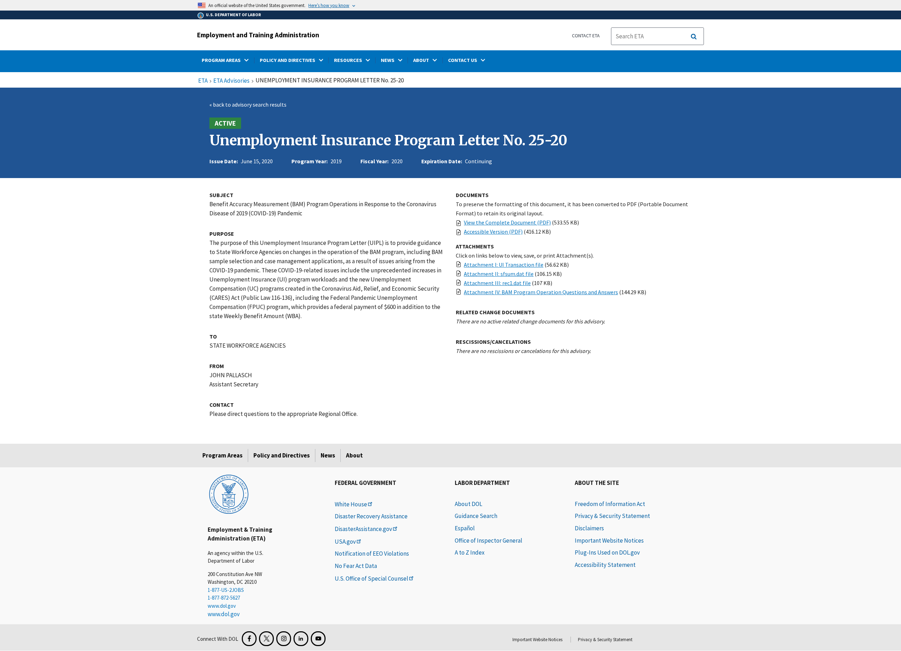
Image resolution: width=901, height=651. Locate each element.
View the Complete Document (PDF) (507, 222)
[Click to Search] (693, 36)
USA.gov (345, 541)
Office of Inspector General (488, 540)
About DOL (468, 504)
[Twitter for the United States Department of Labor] (266, 638)
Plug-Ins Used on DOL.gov (607, 552)
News (328, 455)
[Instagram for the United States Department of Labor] (283, 638)
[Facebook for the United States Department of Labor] (249, 638)
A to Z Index (470, 552)
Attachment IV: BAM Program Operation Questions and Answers (541, 292)
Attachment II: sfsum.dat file (499, 273)
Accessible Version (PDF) (493, 231)
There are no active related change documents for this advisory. (530, 321)
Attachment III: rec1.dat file (497, 282)
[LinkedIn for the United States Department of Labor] (301, 638)
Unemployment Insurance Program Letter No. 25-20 (388, 140)
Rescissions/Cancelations (493, 341)
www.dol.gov (222, 605)
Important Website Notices (609, 540)
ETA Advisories (231, 81)
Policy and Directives (281, 455)
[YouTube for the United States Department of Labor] (318, 638)
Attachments (475, 246)
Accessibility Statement (605, 565)
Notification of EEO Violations (372, 553)
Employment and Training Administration (258, 35)
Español (465, 528)
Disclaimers (589, 528)
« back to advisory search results (247, 104)
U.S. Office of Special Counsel (371, 578)
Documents (472, 194)
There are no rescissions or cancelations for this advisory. (523, 350)
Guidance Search (476, 516)
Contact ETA (586, 35)
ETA (203, 81)
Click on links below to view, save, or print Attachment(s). (525, 255)
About (354, 455)
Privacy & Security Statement (612, 516)
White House (351, 504)
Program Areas (222, 455)
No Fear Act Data (356, 566)
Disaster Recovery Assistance (371, 516)
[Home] (229, 494)
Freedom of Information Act (610, 504)
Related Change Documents (495, 312)
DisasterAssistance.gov (363, 529)
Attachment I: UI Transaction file (503, 264)
